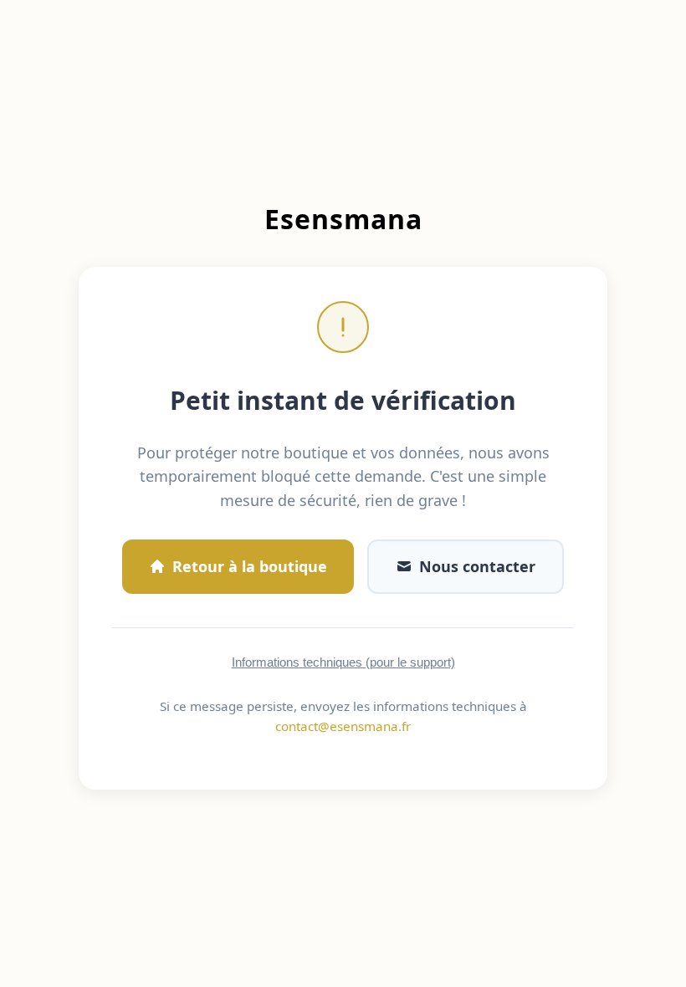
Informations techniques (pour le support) (343, 662)
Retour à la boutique (249, 566)
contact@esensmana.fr (343, 726)
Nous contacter (477, 566)
